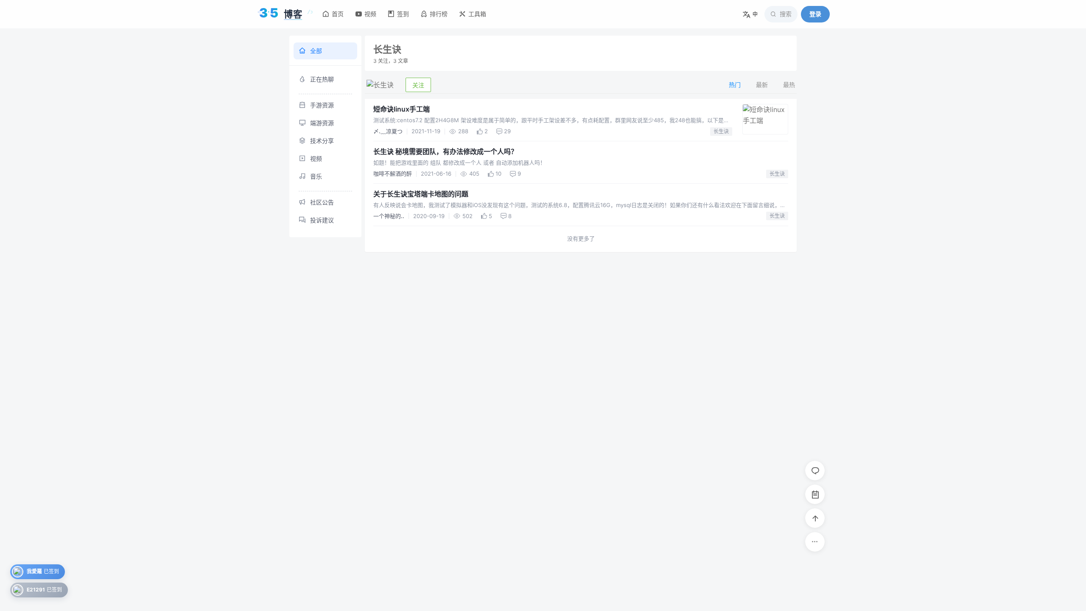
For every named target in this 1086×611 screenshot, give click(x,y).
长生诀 (721, 131)
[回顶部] (815, 518)
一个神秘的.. (388, 216)
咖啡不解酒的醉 (392, 173)
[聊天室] (815, 470)
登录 (815, 13)
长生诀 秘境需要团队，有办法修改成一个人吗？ (445, 151)
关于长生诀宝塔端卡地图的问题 (420, 194)
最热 (789, 84)
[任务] (815, 494)
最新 (762, 84)
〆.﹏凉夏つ (388, 131)
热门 (735, 84)
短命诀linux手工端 (401, 109)
